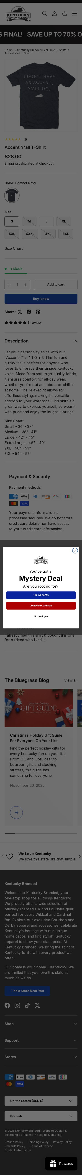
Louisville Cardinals (41, 605)
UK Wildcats (41, 595)
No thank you (41, 616)
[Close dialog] (75, 550)
